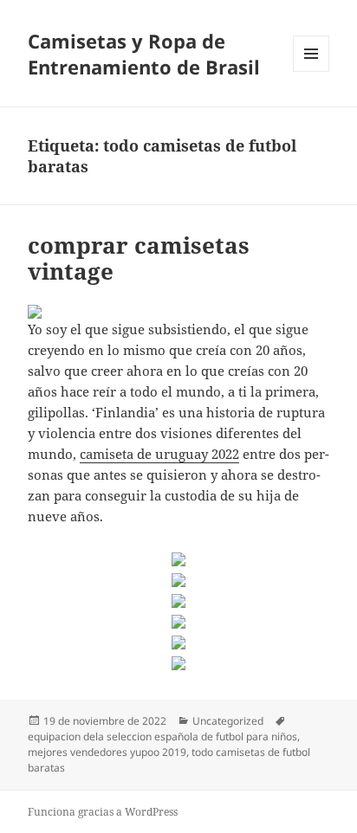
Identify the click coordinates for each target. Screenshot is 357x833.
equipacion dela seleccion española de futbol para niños (162, 736)
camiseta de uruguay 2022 (159, 453)
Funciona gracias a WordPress (103, 811)
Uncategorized (227, 721)
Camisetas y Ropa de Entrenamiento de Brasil (144, 54)
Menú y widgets (311, 71)
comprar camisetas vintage (139, 258)
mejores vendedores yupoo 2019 (107, 752)
